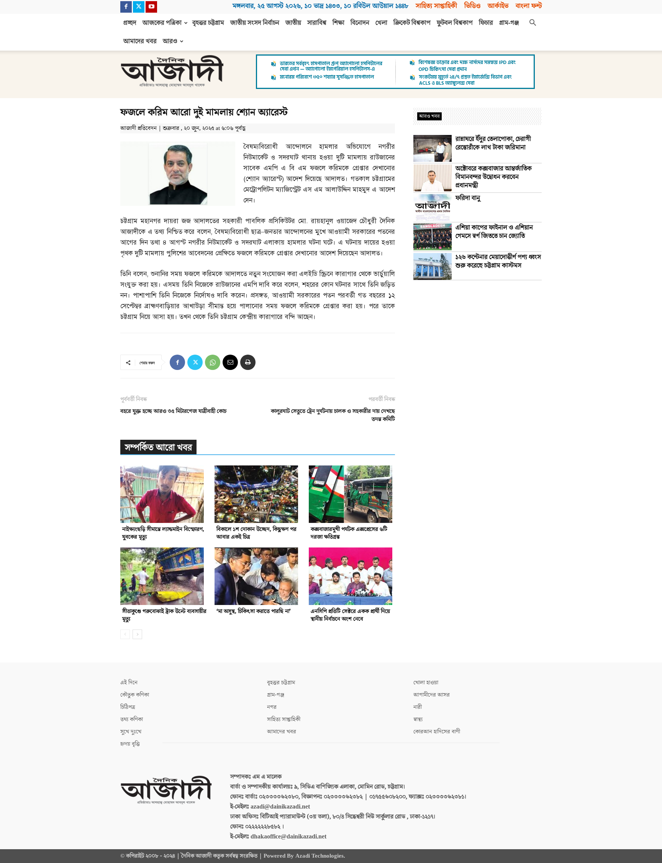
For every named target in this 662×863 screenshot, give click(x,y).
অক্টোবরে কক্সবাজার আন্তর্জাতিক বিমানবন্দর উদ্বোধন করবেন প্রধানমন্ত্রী (494, 177)
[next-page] (137, 634)
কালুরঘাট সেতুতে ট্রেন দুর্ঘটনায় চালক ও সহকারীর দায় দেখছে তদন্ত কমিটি (333, 415)
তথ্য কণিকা (131, 719)
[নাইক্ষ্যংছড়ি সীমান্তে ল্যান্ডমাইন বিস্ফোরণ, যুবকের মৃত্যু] (163, 494)
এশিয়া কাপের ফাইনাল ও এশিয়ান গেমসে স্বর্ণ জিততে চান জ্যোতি (494, 232)
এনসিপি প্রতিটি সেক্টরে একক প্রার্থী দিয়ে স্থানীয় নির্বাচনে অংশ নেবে (350, 615)
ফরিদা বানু (468, 198)
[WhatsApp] (212, 362)
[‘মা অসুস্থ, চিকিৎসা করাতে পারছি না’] (258, 576)
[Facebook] (126, 7)
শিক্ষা (338, 23)
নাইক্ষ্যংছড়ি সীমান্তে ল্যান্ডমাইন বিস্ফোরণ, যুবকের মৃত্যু (163, 533)
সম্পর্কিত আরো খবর (158, 447)
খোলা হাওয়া (425, 683)
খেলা (381, 23)
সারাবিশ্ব (316, 23)
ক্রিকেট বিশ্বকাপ (412, 23)
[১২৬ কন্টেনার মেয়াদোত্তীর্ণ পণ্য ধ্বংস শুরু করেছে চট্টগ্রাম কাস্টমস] (432, 266)
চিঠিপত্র (127, 707)
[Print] (248, 362)
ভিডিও (472, 6)
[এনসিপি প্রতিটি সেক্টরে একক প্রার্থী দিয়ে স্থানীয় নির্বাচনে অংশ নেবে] (352, 576)
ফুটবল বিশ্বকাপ (455, 23)
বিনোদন (360, 23)
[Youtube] (151, 7)
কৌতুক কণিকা (134, 695)
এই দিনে (129, 683)
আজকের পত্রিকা (162, 23)
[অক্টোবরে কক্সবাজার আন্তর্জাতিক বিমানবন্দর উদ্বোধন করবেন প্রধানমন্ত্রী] (432, 177)
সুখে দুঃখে (130, 732)
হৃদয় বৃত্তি (130, 744)
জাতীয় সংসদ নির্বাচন (254, 23)
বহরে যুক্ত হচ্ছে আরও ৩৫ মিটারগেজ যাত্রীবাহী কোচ (173, 411)
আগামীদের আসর (431, 695)
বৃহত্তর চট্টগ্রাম (208, 23)
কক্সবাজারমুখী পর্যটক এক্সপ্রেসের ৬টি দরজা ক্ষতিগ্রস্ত (349, 533)
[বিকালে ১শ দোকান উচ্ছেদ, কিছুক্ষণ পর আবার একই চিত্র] (258, 494)
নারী (417, 707)
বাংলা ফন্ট (529, 6)
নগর (272, 707)
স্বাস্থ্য (418, 719)
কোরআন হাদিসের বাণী (436, 732)
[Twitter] (138, 7)
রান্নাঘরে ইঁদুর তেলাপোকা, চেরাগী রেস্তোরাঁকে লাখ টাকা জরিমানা (493, 143)
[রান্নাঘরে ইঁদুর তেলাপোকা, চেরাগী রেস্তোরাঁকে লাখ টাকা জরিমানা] (432, 148)
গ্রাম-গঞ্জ (509, 23)
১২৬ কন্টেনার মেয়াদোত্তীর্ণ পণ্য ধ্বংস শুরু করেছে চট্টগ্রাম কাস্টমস (498, 261)
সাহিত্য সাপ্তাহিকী (436, 6)
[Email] (230, 362)
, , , (320, 6)
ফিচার (486, 23)
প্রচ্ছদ (129, 23)
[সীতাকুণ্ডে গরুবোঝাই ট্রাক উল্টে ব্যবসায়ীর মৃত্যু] (163, 576)
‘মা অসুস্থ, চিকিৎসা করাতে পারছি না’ (253, 611)
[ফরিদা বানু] (432, 207)
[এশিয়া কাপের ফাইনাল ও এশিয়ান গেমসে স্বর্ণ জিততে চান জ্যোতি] (432, 237)
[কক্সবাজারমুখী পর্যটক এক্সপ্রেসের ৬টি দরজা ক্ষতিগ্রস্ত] (352, 494)
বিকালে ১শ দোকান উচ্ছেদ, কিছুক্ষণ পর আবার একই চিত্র (256, 533)
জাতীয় (293, 23)
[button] (532, 23)
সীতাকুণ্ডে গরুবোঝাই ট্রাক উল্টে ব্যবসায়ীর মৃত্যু (164, 615)
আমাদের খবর (140, 41)
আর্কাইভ (498, 6)
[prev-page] (125, 634)
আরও (170, 41)
